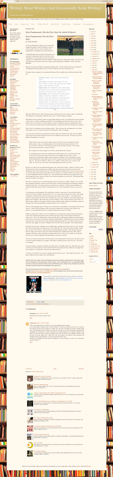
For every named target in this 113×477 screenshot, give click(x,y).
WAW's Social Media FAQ (97, 91)
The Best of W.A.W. (43, 24)
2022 (92, 38)
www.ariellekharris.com (56, 269)
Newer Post (29, 369)
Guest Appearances (88, 24)
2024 (92, 34)
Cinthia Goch (33, 323)
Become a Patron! (93, 185)
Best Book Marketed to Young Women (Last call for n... (97, 98)
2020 (92, 43)
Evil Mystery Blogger (15, 128)
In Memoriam (13, 166)
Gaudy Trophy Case (14, 164)
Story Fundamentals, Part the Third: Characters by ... (97, 87)
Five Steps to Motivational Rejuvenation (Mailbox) (95, 103)
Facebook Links (66, 24)
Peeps (16, 24)
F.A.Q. (33, 24)
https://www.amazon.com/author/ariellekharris (38, 272)
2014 (92, 174)
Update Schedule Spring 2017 (96, 152)
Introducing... (13, 118)
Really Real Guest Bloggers (43, 304)
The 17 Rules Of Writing (40, 451)
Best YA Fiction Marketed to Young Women (97, 143)
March (94, 162)
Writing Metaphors (14, 81)
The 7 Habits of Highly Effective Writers (43, 418)
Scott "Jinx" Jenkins (14, 134)
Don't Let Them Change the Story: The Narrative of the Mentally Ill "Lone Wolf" (53, 401)
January (94, 167)
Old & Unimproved (14, 161)
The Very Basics (14, 73)
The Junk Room (13, 163)
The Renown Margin (15, 99)
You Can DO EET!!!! (15, 65)
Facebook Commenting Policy (41, 384)
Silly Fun (12, 168)
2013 (92, 176)
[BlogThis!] (39, 302)
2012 (92, 179)
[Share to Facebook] (42, 302)
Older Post (81, 369)
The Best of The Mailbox (14, 96)
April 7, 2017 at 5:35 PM (43, 323)
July (93, 63)
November (94, 54)
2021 (92, 40)
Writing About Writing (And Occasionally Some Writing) (55, 7)
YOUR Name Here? (14, 142)
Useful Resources (14, 71)
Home (10, 24)
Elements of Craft (14, 69)
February (94, 164)
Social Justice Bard (14, 157)
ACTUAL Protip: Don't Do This (41, 434)
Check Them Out (14, 110)
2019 (92, 45)
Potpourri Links (13, 109)
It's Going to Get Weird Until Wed (97, 108)
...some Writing (13, 176)
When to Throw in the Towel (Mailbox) (97, 129)
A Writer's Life (13, 91)
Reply (31, 318)
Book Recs (12, 100)
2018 (92, 47)
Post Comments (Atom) (37, 371)
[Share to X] (40, 302)
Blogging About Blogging (14, 93)
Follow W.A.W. (55, 24)
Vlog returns (95, 94)
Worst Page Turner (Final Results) (96, 147)
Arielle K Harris (33, 304)
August (94, 61)
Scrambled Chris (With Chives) (97, 138)
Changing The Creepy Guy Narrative (42, 376)
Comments (93, 262)
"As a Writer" (13, 89)
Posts (92, 259)
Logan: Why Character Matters (97, 112)
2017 (92, 50)
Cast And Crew (95, 156)
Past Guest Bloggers (14, 141)
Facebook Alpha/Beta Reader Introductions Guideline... (97, 73)
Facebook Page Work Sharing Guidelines (97, 77)
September (95, 58)
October (94, 56)
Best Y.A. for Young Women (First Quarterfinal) (97, 82)
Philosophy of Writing (15, 63)
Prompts (12, 76)
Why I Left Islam (38, 443)
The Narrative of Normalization (41, 409)
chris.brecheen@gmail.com (65, 279)
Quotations (12, 114)
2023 (92, 36)
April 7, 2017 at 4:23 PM (42, 313)
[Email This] (37, 302)
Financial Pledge (96, 150)
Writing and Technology (13, 87)
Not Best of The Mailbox (14, 152)
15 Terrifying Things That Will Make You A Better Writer (47, 426)
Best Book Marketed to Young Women (97, 115)
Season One (12, 169)
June (93, 65)
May (93, 67)
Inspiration (12, 112)
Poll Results (13, 74)
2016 (92, 170)
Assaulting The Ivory (15, 85)
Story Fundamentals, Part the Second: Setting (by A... (97, 120)
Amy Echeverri (13, 136)
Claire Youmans (13, 133)
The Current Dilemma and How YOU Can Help (97, 125)
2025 (92, 31)
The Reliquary (77, 24)
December (94, 52)
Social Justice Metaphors (13, 159)
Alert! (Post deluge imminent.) (96, 158)
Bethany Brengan (14, 137)
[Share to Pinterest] (44, 302)
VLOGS (12, 171)
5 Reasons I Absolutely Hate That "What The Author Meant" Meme (50, 393)
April (93, 70)
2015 (92, 172)
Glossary (12, 66)
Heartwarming (13, 131)
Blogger (89, 466)
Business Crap (24, 24)
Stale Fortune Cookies (15, 155)
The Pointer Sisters (14, 130)
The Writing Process (15, 68)
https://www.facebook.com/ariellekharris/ (42, 271)
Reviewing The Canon (15, 123)
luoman (78, 466)
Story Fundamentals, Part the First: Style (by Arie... (97, 134)
